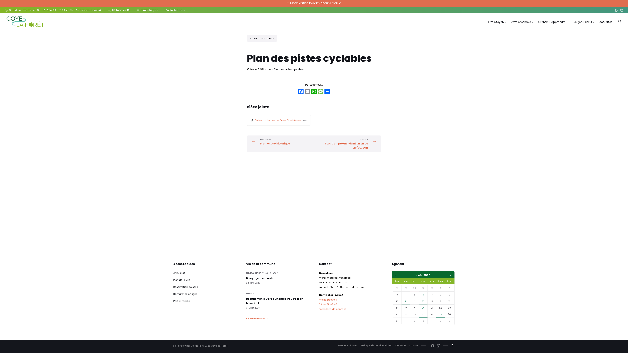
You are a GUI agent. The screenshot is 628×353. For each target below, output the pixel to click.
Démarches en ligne (185, 294)
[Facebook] (616, 10)
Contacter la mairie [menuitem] (406, 345)
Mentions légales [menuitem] (347, 345)
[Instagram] (621, 10)
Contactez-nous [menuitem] (175, 10)
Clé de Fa (196, 345)
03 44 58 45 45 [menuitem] (121, 10)
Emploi (250, 293)
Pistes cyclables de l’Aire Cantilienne (278, 120)
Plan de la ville (181, 280)
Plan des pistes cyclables (289, 69)
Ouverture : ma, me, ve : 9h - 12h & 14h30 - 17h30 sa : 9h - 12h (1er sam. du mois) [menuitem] (55, 10)
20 (423, 307)
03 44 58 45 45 (328, 304)
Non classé (271, 273)
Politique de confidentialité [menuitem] (376, 345)
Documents (268, 38)
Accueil (254, 38)
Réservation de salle (185, 287)
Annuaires (179, 273)
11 (405, 301)
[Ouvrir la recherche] (620, 21)
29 (414, 288)
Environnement (255, 273)
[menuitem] (496, 22)
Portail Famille (181, 301)
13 (423, 301)
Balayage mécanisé (259, 278)
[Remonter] (452, 345)
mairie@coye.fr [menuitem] (149, 10)
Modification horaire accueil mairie (315, 3)
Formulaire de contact (332, 309)
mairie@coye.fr (328, 299)
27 (423, 314)
